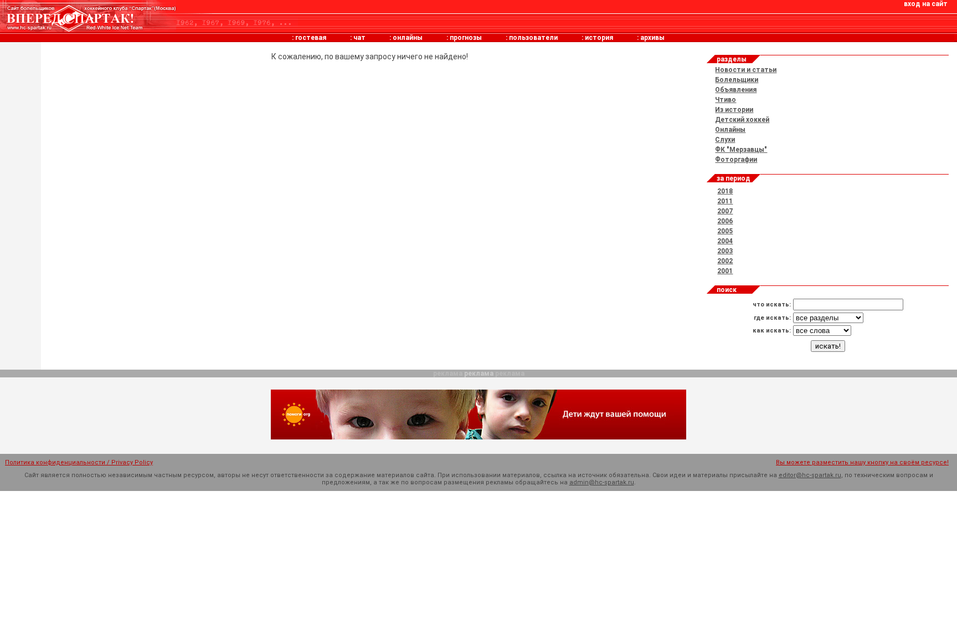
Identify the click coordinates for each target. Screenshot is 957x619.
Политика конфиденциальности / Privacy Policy (79, 462)
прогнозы (466, 38)
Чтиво (725, 100)
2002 (725, 261)
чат (359, 38)
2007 (725, 211)
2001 (725, 271)
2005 (725, 231)
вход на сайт (926, 4)
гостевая (310, 38)
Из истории (734, 110)
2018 (725, 191)
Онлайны (730, 130)
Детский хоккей (742, 120)
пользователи (533, 38)
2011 (725, 201)
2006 (725, 221)
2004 (725, 241)
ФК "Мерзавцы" (741, 150)
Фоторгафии (736, 159)
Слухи (725, 140)
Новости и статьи (745, 70)
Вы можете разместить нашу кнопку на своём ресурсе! (862, 462)
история (599, 38)
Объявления (736, 90)
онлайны (408, 38)
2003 (725, 251)
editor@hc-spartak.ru (810, 475)
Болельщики (736, 80)
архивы (652, 38)
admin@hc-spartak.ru (601, 482)
